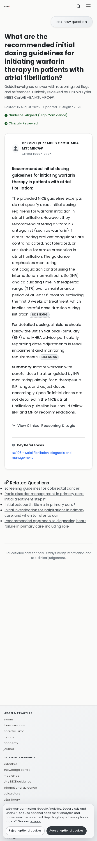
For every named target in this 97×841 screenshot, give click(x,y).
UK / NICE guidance (17, 781)
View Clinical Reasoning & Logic (46, 425)
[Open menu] (88, 6)
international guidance (20, 788)
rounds (9, 737)
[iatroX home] (7, 6)
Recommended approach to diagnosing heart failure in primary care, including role (45, 523)
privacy (35, 821)
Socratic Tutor (14, 731)
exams (9, 719)
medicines (11, 776)
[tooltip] (40, 314)
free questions (14, 725)
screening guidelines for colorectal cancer (42, 488)
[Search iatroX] (78, 6)
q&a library (12, 799)
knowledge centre (17, 770)
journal (9, 749)
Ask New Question (71, 21)
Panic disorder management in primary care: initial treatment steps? (44, 496)
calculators (12, 793)
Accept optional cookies (66, 830)
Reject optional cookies (25, 830)
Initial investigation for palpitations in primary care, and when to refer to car (44, 512)
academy (11, 743)
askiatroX (10, 764)
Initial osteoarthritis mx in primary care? (40, 504)
